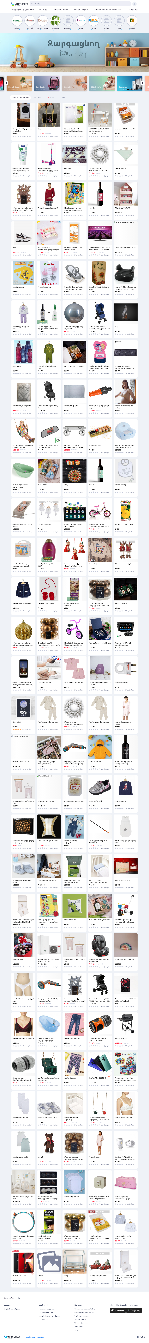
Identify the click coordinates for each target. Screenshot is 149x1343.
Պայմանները (41, 1337)
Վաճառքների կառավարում (84, 1312)
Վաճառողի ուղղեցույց (47, 1309)
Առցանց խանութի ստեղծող (84, 1309)
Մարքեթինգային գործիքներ (49, 1316)
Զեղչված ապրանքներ (12, 1309)
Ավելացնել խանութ (46, 1312)
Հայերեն (142, 1337)
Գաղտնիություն (30, 1337)
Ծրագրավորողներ (81, 1323)
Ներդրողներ (78, 1326)
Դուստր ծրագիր (80, 1319)
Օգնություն (43, 1319)
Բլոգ (76, 1330)
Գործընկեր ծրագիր (81, 1316)
